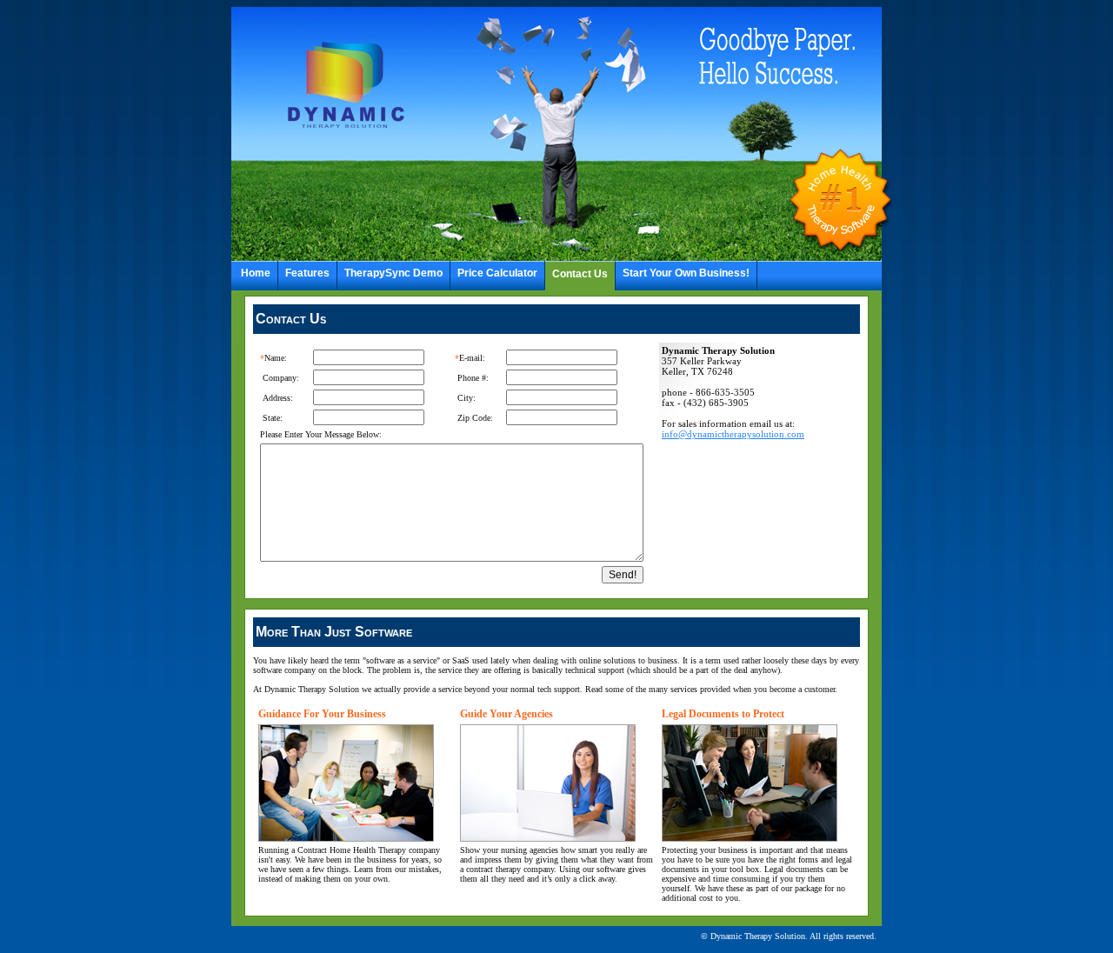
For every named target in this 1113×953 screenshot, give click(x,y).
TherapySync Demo (393, 273)
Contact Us (580, 274)
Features (307, 273)
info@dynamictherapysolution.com (733, 434)
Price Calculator (497, 273)
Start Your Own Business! (686, 273)
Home (255, 273)
